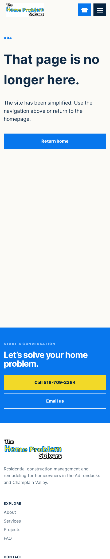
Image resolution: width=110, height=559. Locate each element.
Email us (55, 401)
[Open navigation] (99, 9)
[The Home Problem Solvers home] (25, 10)
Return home (55, 141)
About (10, 512)
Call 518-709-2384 (55, 382)
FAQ (8, 538)
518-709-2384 (84, 9)
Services (12, 521)
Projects (12, 529)
